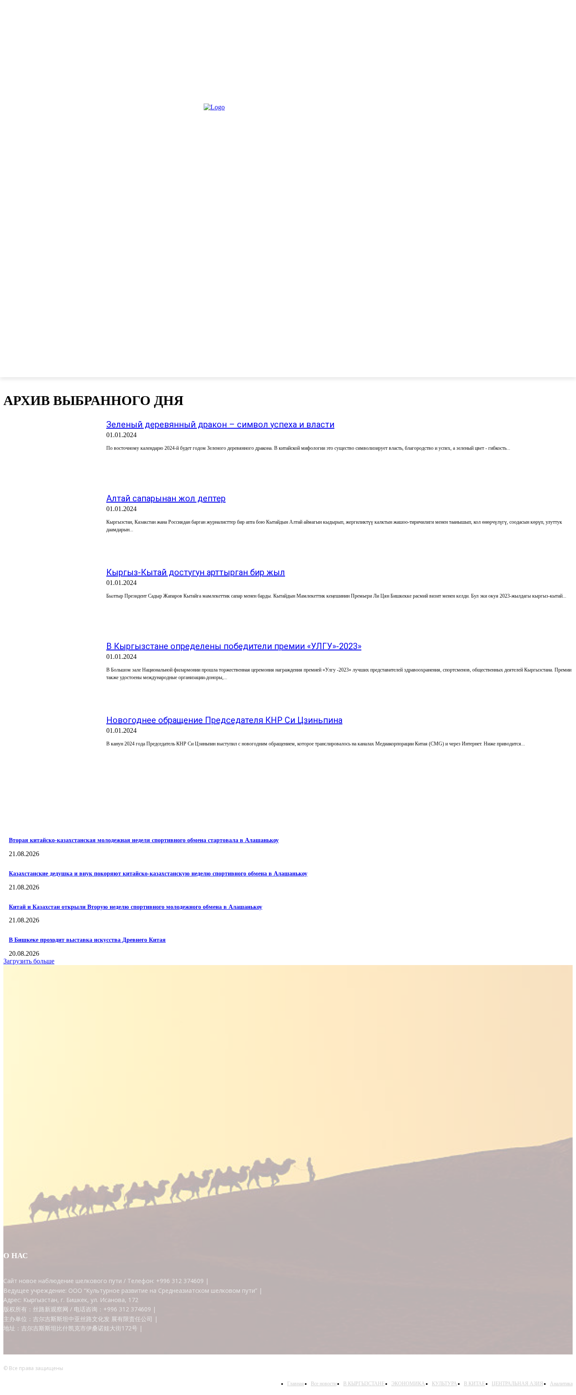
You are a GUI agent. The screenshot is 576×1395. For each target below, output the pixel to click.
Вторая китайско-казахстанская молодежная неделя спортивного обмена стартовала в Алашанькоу (144, 840)
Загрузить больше (28, 961)
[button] (562, 366)
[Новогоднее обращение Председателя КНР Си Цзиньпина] (49, 747)
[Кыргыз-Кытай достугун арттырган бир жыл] (49, 599)
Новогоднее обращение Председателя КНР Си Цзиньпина (224, 720)
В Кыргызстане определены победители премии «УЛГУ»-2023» (233, 646)
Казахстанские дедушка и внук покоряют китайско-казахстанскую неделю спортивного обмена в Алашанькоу (158, 873)
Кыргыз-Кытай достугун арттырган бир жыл (195, 572)
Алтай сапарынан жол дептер (166, 498)
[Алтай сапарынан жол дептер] (49, 525)
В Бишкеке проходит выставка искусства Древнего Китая (87, 940)
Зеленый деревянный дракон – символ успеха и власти (220, 424)
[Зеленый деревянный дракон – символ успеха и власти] (49, 451)
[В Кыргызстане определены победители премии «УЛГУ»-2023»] (49, 673)
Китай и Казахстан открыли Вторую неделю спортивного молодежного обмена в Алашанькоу (135, 907)
